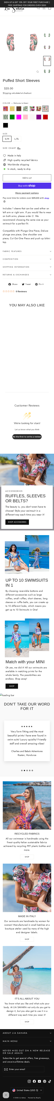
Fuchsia (19, 117)
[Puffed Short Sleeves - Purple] (10, 369)
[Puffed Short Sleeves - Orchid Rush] (4, 366)
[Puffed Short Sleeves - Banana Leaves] (26, 366)
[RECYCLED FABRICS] (27, 805)
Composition (10, 259)
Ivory (32, 117)
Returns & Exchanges (16, 274)
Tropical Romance (39, 108)
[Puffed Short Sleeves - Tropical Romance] (19, 366)
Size (5, 134)
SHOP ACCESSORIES (17, 522)
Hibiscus (12, 108)
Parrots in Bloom (25, 108)
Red (45, 117)
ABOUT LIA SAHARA (15, 1033)
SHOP (11, 686)
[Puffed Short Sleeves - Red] (13, 369)
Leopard (19, 108)
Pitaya (32, 108)
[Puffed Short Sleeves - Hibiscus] (7, 366)
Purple (39, 117)
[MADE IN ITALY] (27, 888)
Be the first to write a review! (27, 436)
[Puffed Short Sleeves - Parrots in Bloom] (13, 366)
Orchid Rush (5, 108)
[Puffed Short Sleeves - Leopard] (10, 366)
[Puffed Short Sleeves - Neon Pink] (4, 369)
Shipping (7, 93)
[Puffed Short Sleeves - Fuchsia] (32, 366)
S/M (7, 138)
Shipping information (16, 267)
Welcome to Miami (45, 108)
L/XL (16, 138)
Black (5, 125)
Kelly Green (12, 117)
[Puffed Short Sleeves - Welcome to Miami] (23, 366)
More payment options (27, 193)
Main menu (10, 1041)
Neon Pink (25, 117)
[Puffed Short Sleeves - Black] (16, 369)
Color (15, 103)
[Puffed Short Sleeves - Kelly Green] (29, 366)
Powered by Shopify (34, 1098)
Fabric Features (12, 251)
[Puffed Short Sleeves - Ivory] (7, 369)
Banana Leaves (5, 117)
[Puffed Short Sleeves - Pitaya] (16, 366)
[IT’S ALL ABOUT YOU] (27, 970)
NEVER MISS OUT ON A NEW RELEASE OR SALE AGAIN (26, 1051)
